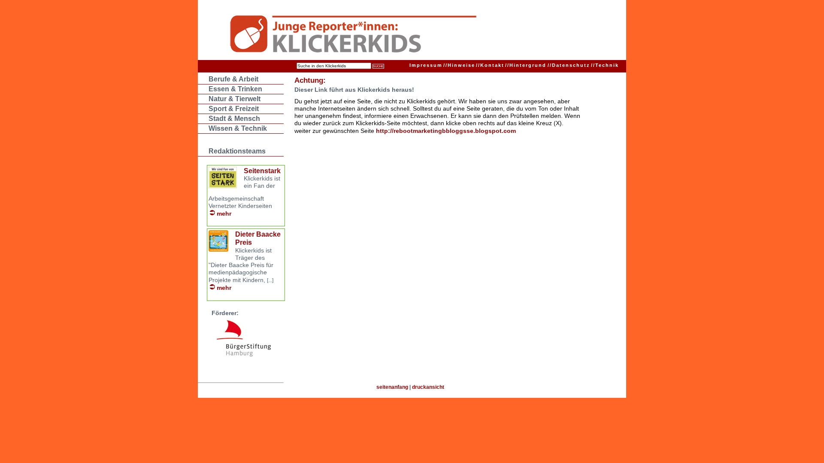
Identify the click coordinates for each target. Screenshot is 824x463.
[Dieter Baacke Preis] (218, 249)
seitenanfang (392, 387)
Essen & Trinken (235, 89)
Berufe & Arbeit (233, 79)
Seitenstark (262, 170)
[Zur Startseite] (395, 35)
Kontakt (490, 65)
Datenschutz (569, 65)
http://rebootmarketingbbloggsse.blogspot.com (446, 130)
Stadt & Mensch (234, 118)
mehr (224, 213)
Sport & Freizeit (234, 108)
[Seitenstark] (223, 185)
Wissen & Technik (238, 128)
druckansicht (428, 387)
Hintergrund (525, 65)
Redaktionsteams (237, 151)
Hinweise (459, 65)
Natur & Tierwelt (235, 98)
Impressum (425, 65)
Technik (605, 65)
